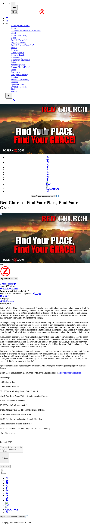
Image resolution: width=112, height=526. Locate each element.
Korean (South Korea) (20, 67)
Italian (13, 62)
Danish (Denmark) (19, 35)
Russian (14, 77)
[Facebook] (47, 162)
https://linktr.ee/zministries (69, 373)
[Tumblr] (47, 167)
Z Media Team (6, 284)
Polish (13, 69)
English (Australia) (19, 40)
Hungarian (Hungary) (20, 60)
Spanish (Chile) (17, 84)
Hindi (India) (16, 57)
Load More (5, 466)
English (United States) (21, 45)
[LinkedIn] (47, 174)
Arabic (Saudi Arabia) (20, 25)
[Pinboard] (47, 179)
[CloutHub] (47, 189)
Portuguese (15, 72)
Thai (13, 89)
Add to (14, 289)
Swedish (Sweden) (19, 87)
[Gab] (47, 184)
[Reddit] (47, 172)
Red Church (8, 301)
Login (38, 293)
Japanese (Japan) (18, 65)
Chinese (14, 28)
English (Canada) (18, 43)
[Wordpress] (47, 177)
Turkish (14, 92)
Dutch (13, 38)
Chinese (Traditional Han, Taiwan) (26, 30)
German (14, 50)
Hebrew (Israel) (17, 55)
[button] (9, 278)
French (14, 47)
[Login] (14, 100)
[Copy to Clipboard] (47, 191)
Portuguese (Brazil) (19, 74)
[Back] (13, 3)
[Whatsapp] (47, 157)
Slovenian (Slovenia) (20, 79)
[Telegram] (47, 160)
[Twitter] (47, 165)
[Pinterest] (47, 170)
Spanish (14, 82)
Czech (13, 33)
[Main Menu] (14, 8)
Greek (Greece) (17, 52)
